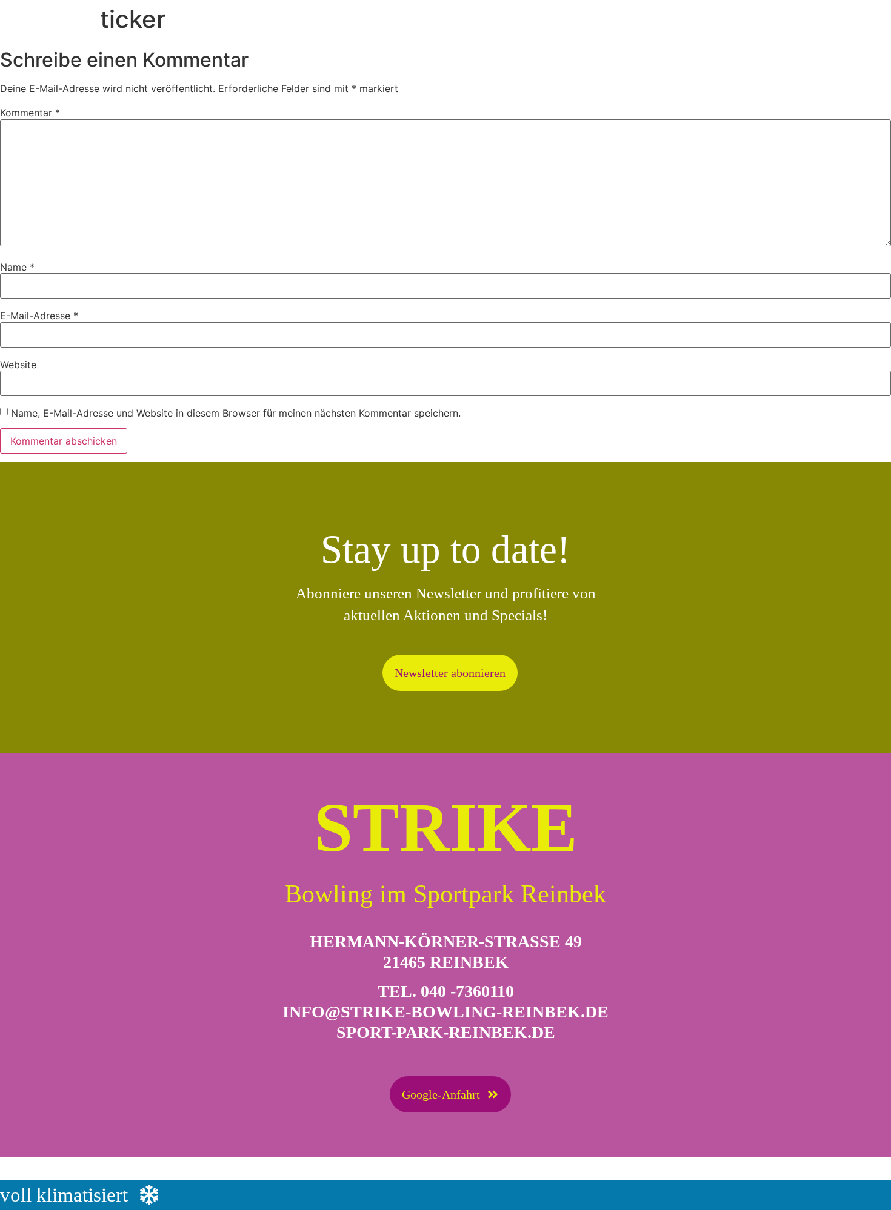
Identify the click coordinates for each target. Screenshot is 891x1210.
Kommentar (30, 112)
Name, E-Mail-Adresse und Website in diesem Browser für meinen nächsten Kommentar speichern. (236, 413)
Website (18, 364)
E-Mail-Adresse (39, 315)
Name (17, 267)
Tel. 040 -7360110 (446, 991)
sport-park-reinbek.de (445, 1032)
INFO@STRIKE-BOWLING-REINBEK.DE (445, 1011)
